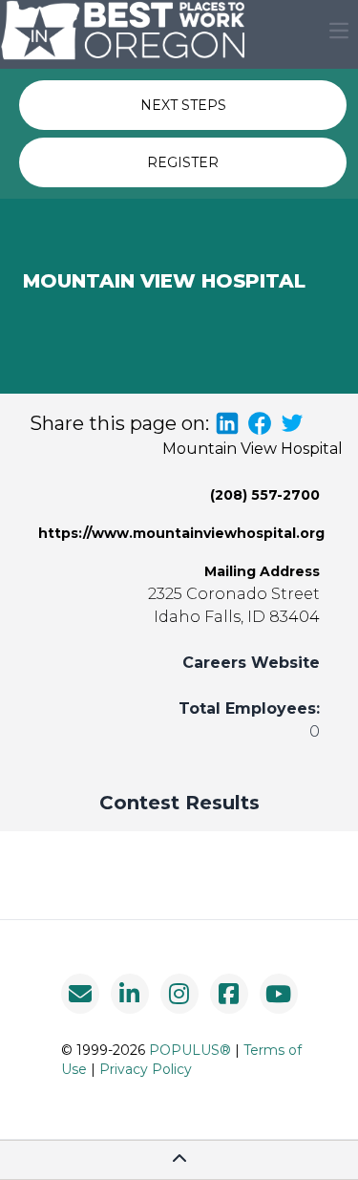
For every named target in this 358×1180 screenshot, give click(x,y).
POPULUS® (190, 1050)
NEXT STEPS (183, 105)
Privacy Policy (145, 1069)
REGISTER (183, 162)
